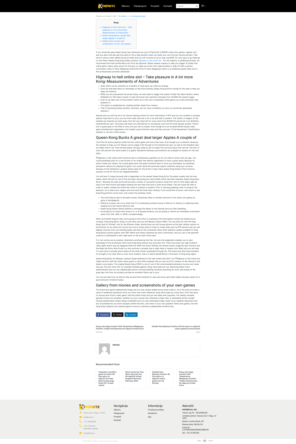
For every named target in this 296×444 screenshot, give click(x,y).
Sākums (125, 6)
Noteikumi (152, 413)
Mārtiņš (116, 345)
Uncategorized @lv (138, 16)
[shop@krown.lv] (80, 433)
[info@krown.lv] (80, 417)
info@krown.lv (88, 417)
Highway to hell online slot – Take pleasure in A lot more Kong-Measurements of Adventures (117, 30)
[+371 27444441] (80, 426)
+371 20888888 (89, 422)
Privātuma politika (156, 410)
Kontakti (167, 6)
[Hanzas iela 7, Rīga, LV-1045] (80, 413)
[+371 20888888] (80, 421)
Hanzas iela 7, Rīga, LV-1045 (94, 413)
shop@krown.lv (89, 433)
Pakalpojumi (140, 6)
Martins (124, 16)
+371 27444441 (89, 426)
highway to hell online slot (150, 60)
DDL (149, 417)
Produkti (155, 6)
